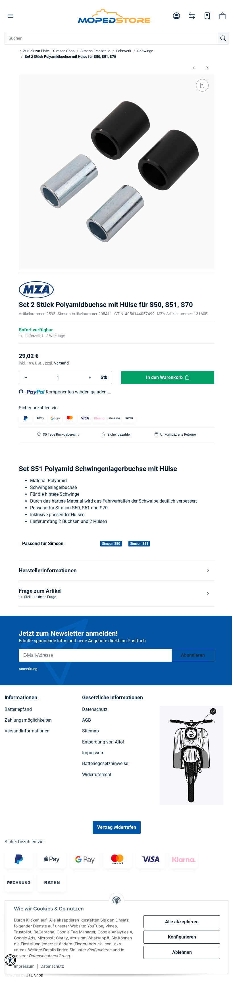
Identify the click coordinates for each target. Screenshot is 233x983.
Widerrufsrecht (96, 774)
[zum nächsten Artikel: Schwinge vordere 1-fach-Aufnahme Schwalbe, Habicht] (207, 68)
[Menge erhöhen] (90, 377)
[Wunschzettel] (207, 16)
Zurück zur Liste (35, 51)
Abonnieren (193, 655)
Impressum (24, 966)
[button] (10, 16)
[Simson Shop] (114, 16)
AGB (86, 720)
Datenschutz (52, 966)
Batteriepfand (18, 709)
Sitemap (90, 731)
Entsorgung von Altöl (103, 742)
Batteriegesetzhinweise (105, 763)
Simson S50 (111, 544)
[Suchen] (223, 38)
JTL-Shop (34, 975)
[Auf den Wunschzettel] (202, 85)
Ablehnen (182, 952)
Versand (61, 363)
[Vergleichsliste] (192, 16)
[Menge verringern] (26, 377)
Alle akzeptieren (182, 921)
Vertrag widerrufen (116, 827)
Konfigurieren (182, 937)
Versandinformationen (27, 731)
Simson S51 (139, 544)
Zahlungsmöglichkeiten (28, 720)
